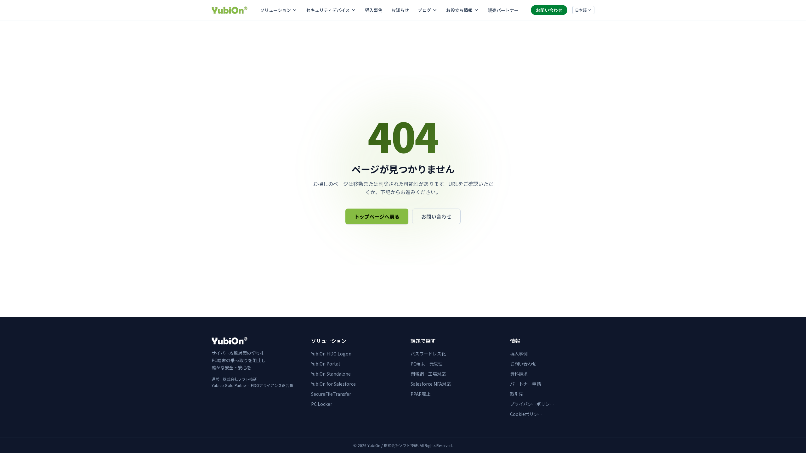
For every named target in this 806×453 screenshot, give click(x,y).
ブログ (424, 10)
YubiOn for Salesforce (333, 384)
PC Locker (321, 404)
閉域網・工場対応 (428, 374)
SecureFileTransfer (331, 394)
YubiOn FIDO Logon (331, 353)
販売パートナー (503, 10)
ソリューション (275, 10)
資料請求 (519, 374)
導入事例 (374, 10)
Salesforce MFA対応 (431, 384)
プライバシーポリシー (532, 404)
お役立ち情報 (459, 10)
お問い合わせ (549, 10)
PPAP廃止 (420, 394)
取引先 (516, 394)
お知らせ (400, 10)
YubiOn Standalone (331, 374)
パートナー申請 (525, 384)
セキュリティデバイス (328, 10)
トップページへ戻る (377, 216)
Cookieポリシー (526, 414)
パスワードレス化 (428, 353)
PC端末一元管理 (427, 364)
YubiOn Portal (325, 364)
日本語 (581, 10)
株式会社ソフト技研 (240, 379)
